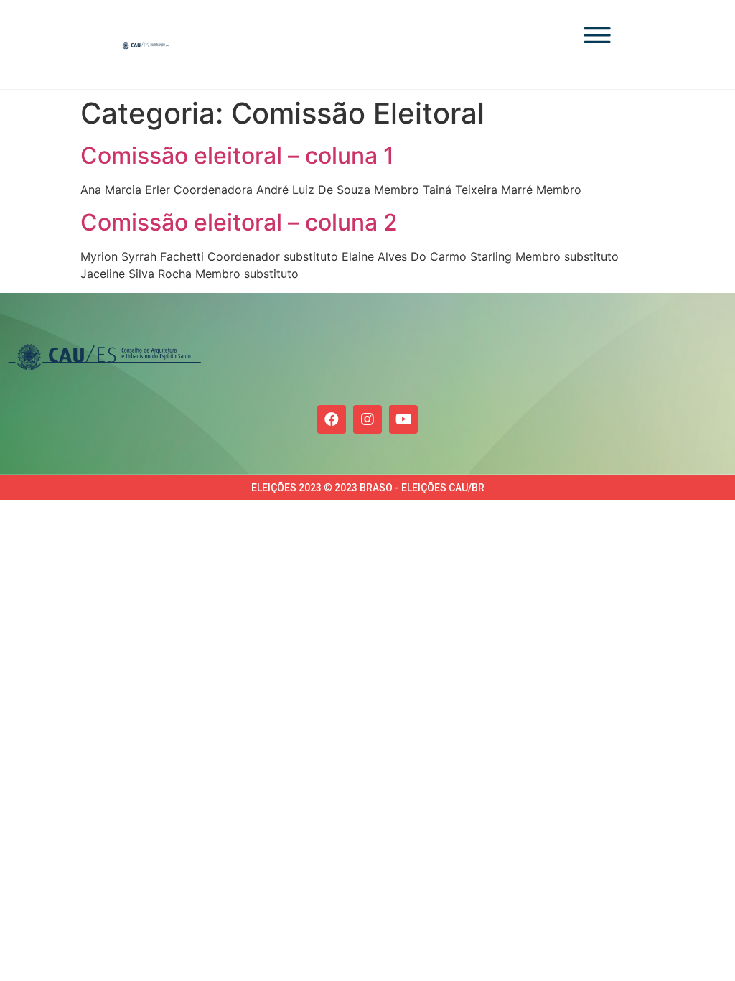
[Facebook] (331, 419)
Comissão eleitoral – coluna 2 (239, 222)
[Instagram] (367, 419)
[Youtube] (403, 419)
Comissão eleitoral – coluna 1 (237, 155)
